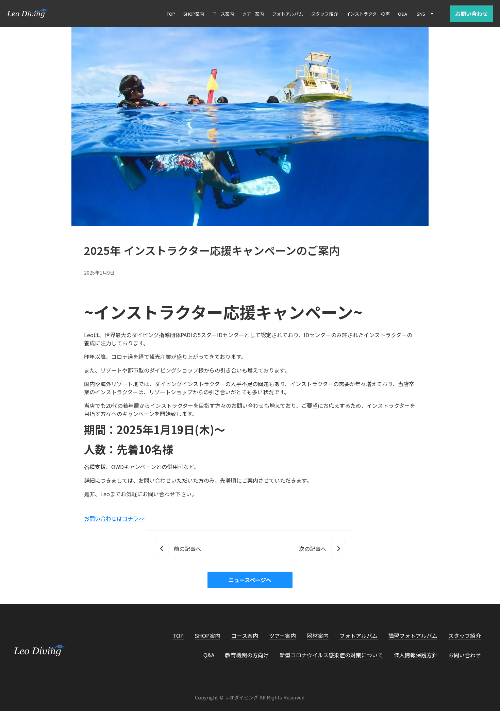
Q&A (208, 655)
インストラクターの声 (368, 14)
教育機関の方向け (247, 655)
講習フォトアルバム (412, 635)
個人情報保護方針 (415, 655)
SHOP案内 (207, 635)
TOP (178, 635)
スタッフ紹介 (464, 635)
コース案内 (244, 635)
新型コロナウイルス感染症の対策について (331, 655)
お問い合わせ (464, 655)
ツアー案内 (282, 635)
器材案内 (318, 635)
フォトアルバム (358, 635)
